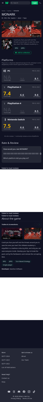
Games (9, 11)
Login (35, 3)
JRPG (22, 48)
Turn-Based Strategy (23, 261)
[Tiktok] (34, 391)
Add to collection (24, 53)
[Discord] (19, 391)
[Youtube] (9, 391)
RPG (16, 48)
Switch (13, 18)
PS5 (5, 18)
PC (2, 18)
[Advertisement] (21, 190)
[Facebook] (24, 391)
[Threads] (14, 391)
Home (3, 11)
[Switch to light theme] (40, 3)
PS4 (9, 18)
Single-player (7, 265)
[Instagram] (29, 391)
